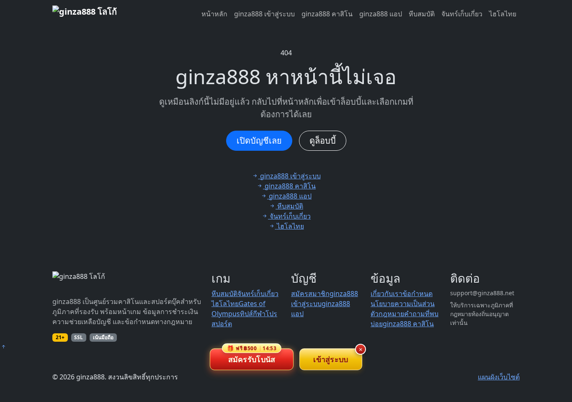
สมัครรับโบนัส (251, 356)
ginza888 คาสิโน (327, 13)
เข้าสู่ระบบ (330, 359)
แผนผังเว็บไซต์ (499, 376)
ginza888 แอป (380, 13)
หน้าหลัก (214, 13)
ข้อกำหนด (417, 293)
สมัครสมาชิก (310, 293)
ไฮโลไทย (502, 13)
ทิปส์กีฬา (252, 313)
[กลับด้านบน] (3, 347)
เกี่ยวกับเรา (386, 293)
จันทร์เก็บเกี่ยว (461, 13)
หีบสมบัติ (422, 13)
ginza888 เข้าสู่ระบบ (264, 13)
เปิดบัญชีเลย (259, 140)
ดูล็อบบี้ (322, 140)
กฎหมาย (391, 313)
